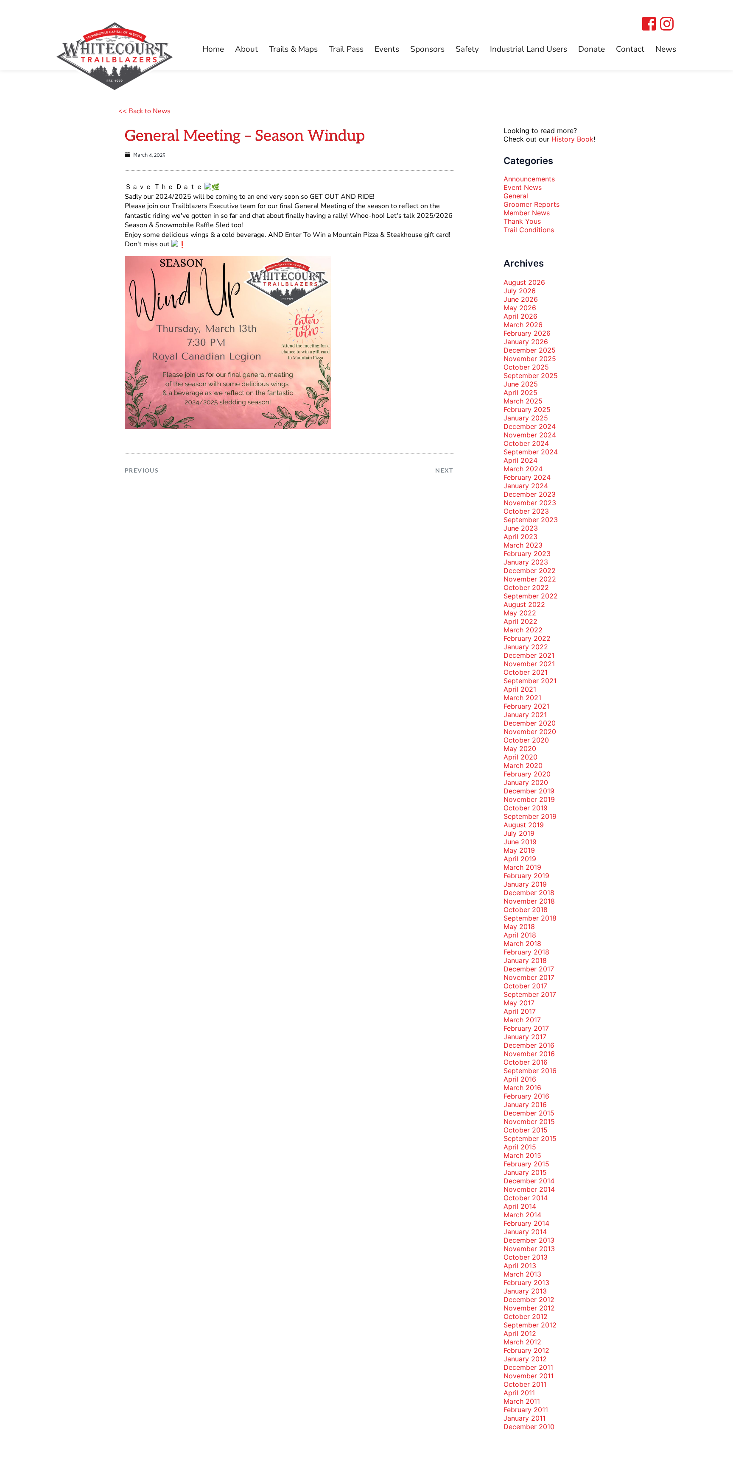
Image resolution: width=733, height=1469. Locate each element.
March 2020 (523, 765)
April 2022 (520, 621)
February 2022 (527, 638)
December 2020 (530, 723)
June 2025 (521, 384)
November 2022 (530, 579)
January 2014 (525, 1231)
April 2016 (520, 1079)
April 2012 (520, 1333)
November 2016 (529, 1053)
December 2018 (529, 892)
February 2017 (526, 1028)
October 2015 (526, 1130)
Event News (523, 187)
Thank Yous (522, 221)
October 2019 (526, 808)
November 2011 (529, 1376)
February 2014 (526, 1223)
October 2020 (526, 740)
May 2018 (519, 926)
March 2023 (523, 545)
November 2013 (529, 1248)
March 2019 (522, 867)
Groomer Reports (532, 204)
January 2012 (525, 1359)
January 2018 (525, 960)
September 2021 (530, 680)
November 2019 (529, 799)
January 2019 (525, 884)
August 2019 (524, 825)
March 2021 (522, 697)
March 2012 (522, 1342)
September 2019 (530, 816)
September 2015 (530, 1138)
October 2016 (526, 1062)
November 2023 (530, 502)
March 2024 (523, 469)
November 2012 (529, 1308)
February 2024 (527, 477)
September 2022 (531, 596)
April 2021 (520, 689)
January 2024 (526, 485)
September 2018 (530, 918)
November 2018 (529, 901)
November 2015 (529, 1121)
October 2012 (526, 1316)
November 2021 (529, 663)
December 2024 (530, 426)
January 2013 (525, 1291)
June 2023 (521, 528)
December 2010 (529, 1426)
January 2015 (525, 1172)
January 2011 (525, 1418)
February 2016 (526, 1096)
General (516, 196)
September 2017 (530, 994)
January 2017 (525, 1036)
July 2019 (519, 833)
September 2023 (531, 519)
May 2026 (520, 307)
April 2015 (520, 1147)
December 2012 (529, 1299)
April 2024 (520, 460)
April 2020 (520, 757)
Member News (527, 213)
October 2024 (526, 443)
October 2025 (526, 367)
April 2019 (520, 858)
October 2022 (526, 587)
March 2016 (522, 1087)
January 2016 (525, 1104)
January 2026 (526, 341)
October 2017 (525, 986)
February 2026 (527, 333)
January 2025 (526, 418)
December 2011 (528, 1367)
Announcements (529, 179)
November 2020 (530, 731)
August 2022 (524, 604)
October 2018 (526, 909)
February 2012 (526, 1350)
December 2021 (529, 655)
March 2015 (522, 1155)
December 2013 (529, 1240)
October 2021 (526, 672)
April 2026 (520, 316)
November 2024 (530, 435)
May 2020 (520, 748)
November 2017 (529, 977)
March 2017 (522, 1020)
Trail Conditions (529, 229)
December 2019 (529, 791)
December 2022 (530, 570)
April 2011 (519, 1392)
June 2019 (520, 841)
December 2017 (529, 969)
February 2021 (526, 706)
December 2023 (530, 494)
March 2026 (523, 324)
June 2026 (521, 299)
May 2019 (519, 850)
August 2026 (524, 282)
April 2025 (520, 392)
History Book (572, 139)
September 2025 (531, 375)
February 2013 (526, 1282)
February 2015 (526, 1164)
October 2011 (525, 1384)
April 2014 (520, 1206)
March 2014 (522, 1214)
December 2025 (530, 350)
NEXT (444, 470)
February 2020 (527, 774)
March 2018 (522, 943)
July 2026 (520, 291)
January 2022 (526, 647)
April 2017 (520, 1011)
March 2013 (522, 1274)
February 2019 (526, 875)
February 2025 (527, 409)
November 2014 (529, 1189)
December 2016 (529, 1045)
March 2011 (522, 1401)
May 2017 (519, 1003)
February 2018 (526, 952)
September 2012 (530, 1325)
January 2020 (526, 782)
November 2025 (530, 358)
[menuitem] (213, 49)
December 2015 (529, 1113)
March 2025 (523, 401)
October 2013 (526, 1257)
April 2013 (520, 1265)
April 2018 (520, 935)
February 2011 (526, 1409)
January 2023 (526, 562)
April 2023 (520, 536)
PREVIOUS (142, 470)
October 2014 (526, 1198)
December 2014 (529, 1181)
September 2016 (530, 1070)
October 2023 (526, 511)
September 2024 (531, 452)
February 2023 (527, 553)
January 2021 (525, 714)
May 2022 (520, 613)
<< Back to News (144, 111)
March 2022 (523, 630)
